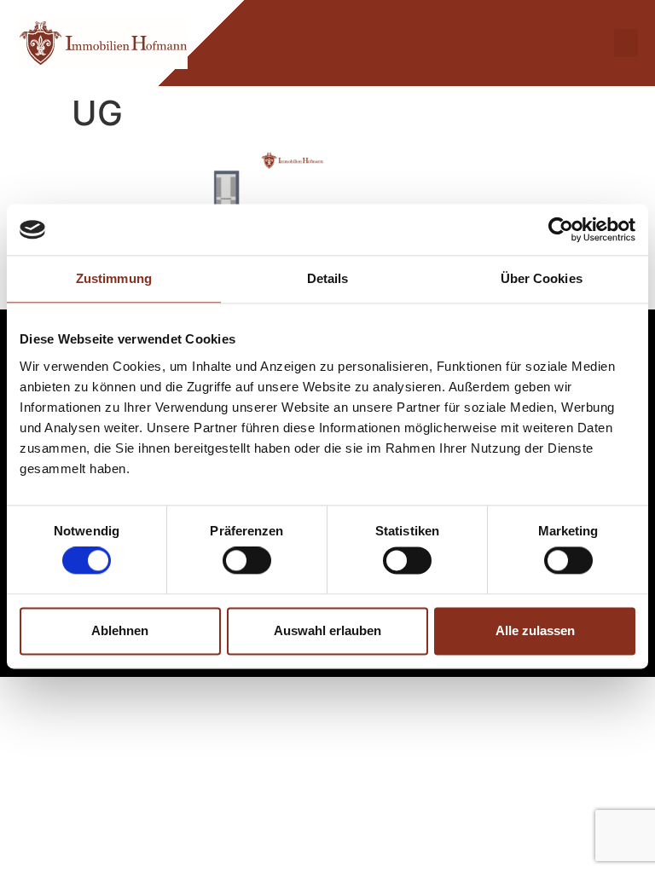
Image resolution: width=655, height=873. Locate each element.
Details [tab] (328, 278)
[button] (626, 43)
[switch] (247, 561)
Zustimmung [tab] (114, 278)
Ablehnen (119, 630)
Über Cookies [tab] (542, 278)
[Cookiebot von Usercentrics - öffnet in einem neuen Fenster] (560, 229)
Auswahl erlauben (327, 630)
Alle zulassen (535, 630)
